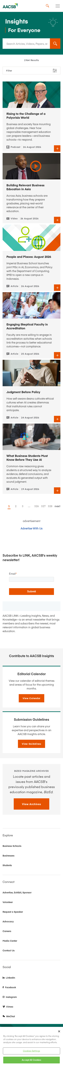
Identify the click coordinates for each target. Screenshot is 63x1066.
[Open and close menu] (57, 6)
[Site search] (47, 6)
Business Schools (12, 845)
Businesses (8, 855)
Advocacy (8, 921)
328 (49, 506)
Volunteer (8, 902)
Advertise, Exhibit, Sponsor (17, 892)
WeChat (10, 1016)
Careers (7, 931)
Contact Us (9, 950)
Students (7, 865)
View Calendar (31, 698)
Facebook (10, 987)
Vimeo (9, 1006)
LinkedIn (10, 977)
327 (42, 506)
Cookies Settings (31, 1050)
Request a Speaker (13, 911)
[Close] (59, 1031)
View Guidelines (31, 743)
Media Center (10, 940)
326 (35, 506)
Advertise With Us (31, 528)
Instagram (11, 997)
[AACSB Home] (10, 6)
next (57, 506)
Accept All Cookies (31, 1059)
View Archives (31, 804)
